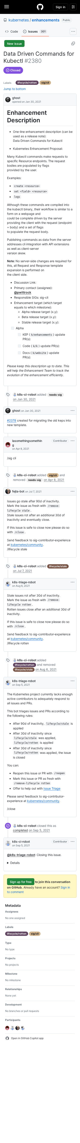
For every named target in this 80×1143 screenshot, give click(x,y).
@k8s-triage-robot (21, 855)
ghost (16, 98)
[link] (24, 394)
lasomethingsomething (27, 443)
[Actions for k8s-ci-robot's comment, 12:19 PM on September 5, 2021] (73, 842)
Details (15, 863)
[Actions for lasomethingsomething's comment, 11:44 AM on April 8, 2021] (73, 441)
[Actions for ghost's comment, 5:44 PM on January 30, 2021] (73, 411)
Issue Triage (52, 788)
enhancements (46, 20)
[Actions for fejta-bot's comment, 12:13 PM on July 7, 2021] (73, 491)
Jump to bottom (14, 89)
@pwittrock (22, 292)
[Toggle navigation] (6, 6)
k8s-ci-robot (21, 841)
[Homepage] (40, 6)
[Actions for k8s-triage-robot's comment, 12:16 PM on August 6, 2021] (73, 582)
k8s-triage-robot (24, 582)
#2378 (11, 420)
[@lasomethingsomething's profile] (7, 444)
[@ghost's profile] (7, 99)
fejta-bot (18, 491)
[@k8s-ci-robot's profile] (7, 843)
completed (20, 830)
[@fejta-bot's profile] (7, 491)
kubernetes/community (27, 544)
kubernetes (19, 20)
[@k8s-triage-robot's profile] (7, 583)
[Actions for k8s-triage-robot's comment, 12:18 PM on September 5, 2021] (73, 681)
